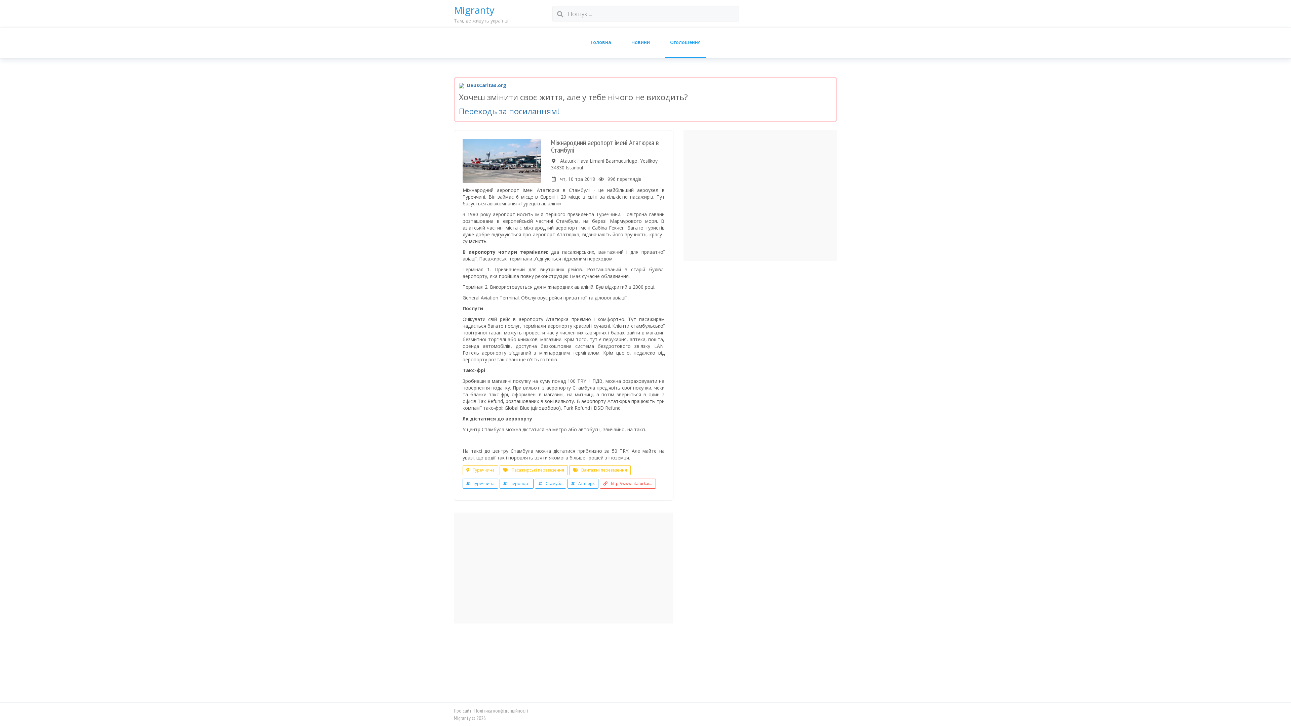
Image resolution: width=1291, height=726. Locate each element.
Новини (640, 42)
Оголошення (685, 42)
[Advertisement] (563, 568)
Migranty (474, 10)
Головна (601, 42)
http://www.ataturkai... (631, 483)
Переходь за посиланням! (509, 111)
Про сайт (463, 710)
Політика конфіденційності (501, 710)
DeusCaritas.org (486, 85)
